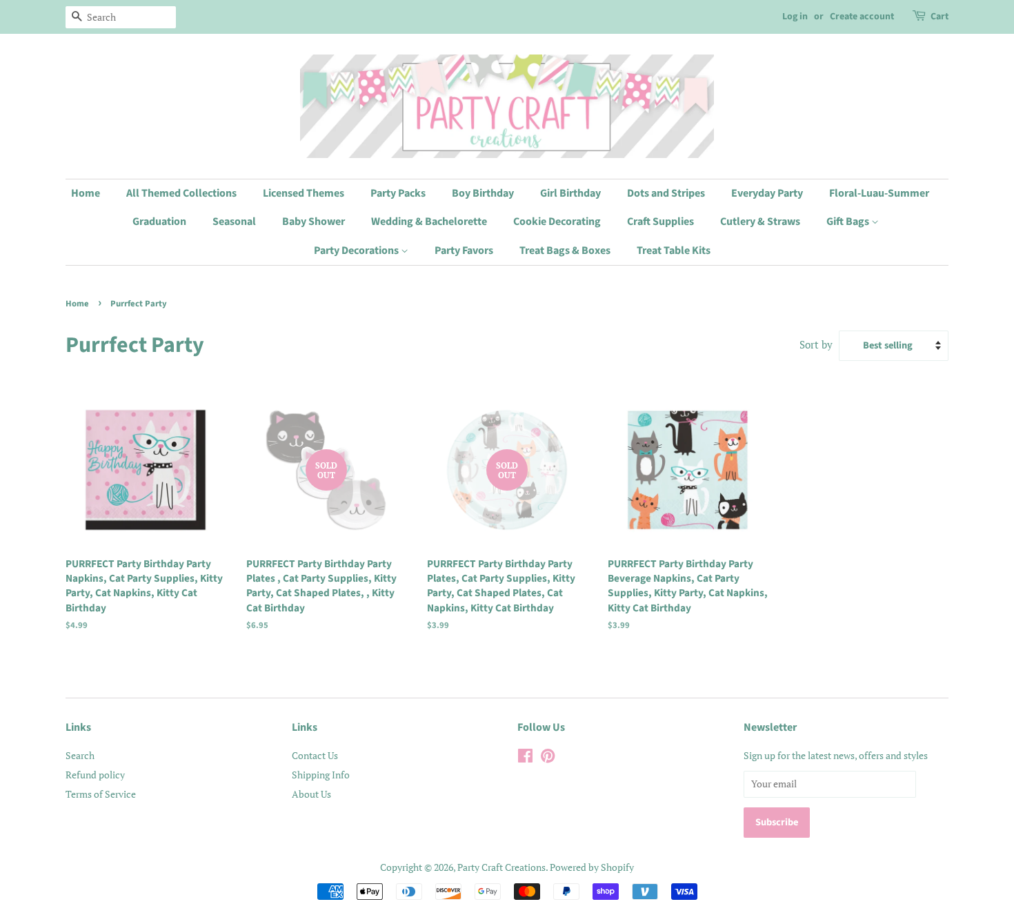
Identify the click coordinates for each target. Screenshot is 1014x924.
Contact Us (315, 755)
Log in (795, 16)
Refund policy (95, 774)
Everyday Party (767, 193)
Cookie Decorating (557, 221)
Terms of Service (101, 793)
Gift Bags (848, 221)
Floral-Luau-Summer (879, 193)
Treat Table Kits (673, 250)
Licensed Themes (303, 193)
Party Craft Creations (501, 867)
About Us (311, 793)
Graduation (159, 221)
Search (80, 755)
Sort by (816, 344)
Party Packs (398, 193)
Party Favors (464, 250)
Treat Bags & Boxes (564, 250)
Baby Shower (313, 221)
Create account (862, 16)
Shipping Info (321, 774)
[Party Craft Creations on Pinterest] (547, 758)
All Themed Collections (181, 193)
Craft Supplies (660, 221)
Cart (939, 16)
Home (85, 193)
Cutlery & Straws (760, 221)
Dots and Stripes (666, 193)
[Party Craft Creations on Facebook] (525, 758)
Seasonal (234, 221)
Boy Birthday (483, 193)
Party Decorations (357, 250)
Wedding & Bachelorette (429, 221)
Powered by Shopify (592, 867)
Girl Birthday (570, 193)
